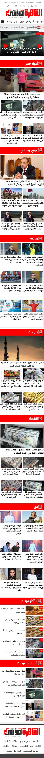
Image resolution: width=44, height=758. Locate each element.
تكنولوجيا (24, 746)
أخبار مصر (30, 21)
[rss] (28, 6)
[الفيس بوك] (12, 6)
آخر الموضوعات (27, 663)
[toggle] (2, 21)
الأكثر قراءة (29, 601)
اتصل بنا (17, 751)
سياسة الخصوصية (30, 751)
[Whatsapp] (24, 6)
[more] (36, 6)
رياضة (9, 21)
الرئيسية (39, 21)
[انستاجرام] (20, 6)
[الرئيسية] (8, 6)
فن (36, 507)
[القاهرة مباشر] (24, 13)
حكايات (6, 746)
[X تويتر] (16, 6)
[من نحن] (32, 6)
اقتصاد (33, 419)
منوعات (14, 746)
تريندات (33, 332)
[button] (5, 46)
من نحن (9, 751)
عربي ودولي (19, 21)
